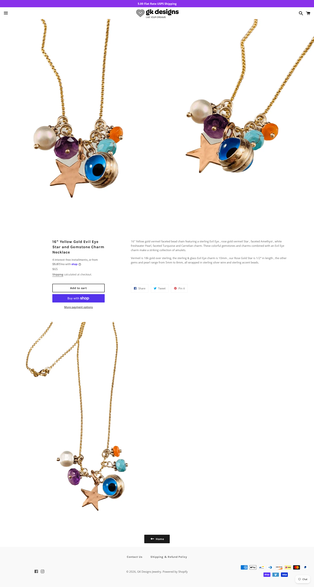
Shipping (57, 274)
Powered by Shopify (175, 571)
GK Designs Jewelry (149, 571)
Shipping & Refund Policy (168, 556)
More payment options (78, 307)
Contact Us (134, 556)
